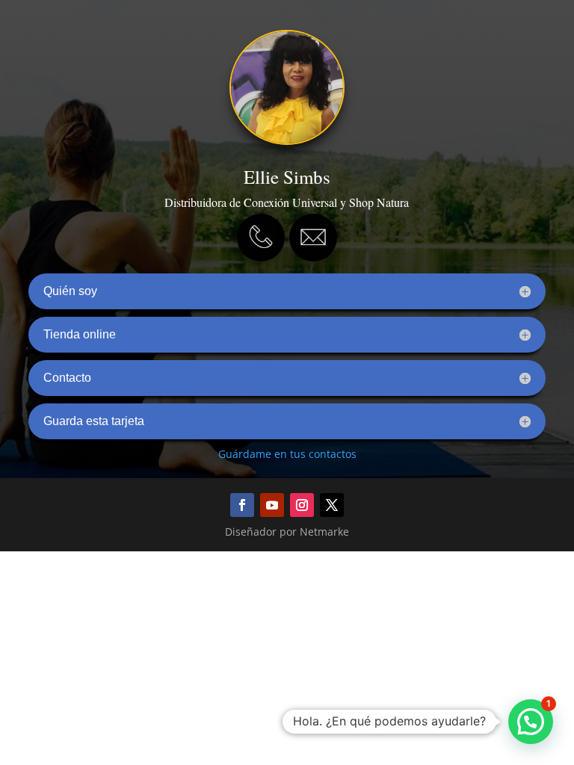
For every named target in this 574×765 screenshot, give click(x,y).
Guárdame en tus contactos (287, 454)
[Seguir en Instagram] (302, 505)
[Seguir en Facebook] (242, 505)
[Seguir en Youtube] (272, 505)
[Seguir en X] (332, 505)
